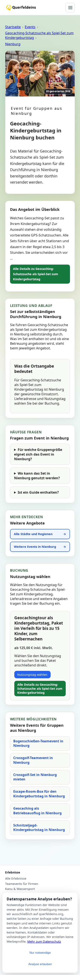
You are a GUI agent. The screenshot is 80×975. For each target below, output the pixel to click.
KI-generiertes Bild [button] (58, 91)
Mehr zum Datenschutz (44, 941)
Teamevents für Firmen (21, 884)
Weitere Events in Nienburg (35, 547)
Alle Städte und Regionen (33, 534)
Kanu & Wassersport (20, 889)
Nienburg (12, 44)
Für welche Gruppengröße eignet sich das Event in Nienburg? (38, 454)
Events (30, 27)
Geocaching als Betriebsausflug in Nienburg (37, 810)
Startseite (13, 27)
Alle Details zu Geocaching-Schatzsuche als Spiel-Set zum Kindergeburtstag (35, 274)
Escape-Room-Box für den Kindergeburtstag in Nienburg (39, 793)
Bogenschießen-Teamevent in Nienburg (38, 743)
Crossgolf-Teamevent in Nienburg (33, 760)
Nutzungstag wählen (32, 675)
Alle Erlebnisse (15, 878)
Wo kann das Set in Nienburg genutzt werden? (37, 475)
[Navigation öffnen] (70, 7)
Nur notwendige (40, 952)
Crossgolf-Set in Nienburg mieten (35, 777)
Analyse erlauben (40, 964)
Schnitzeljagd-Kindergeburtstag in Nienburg (39, 827)
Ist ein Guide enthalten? (38, 492)
